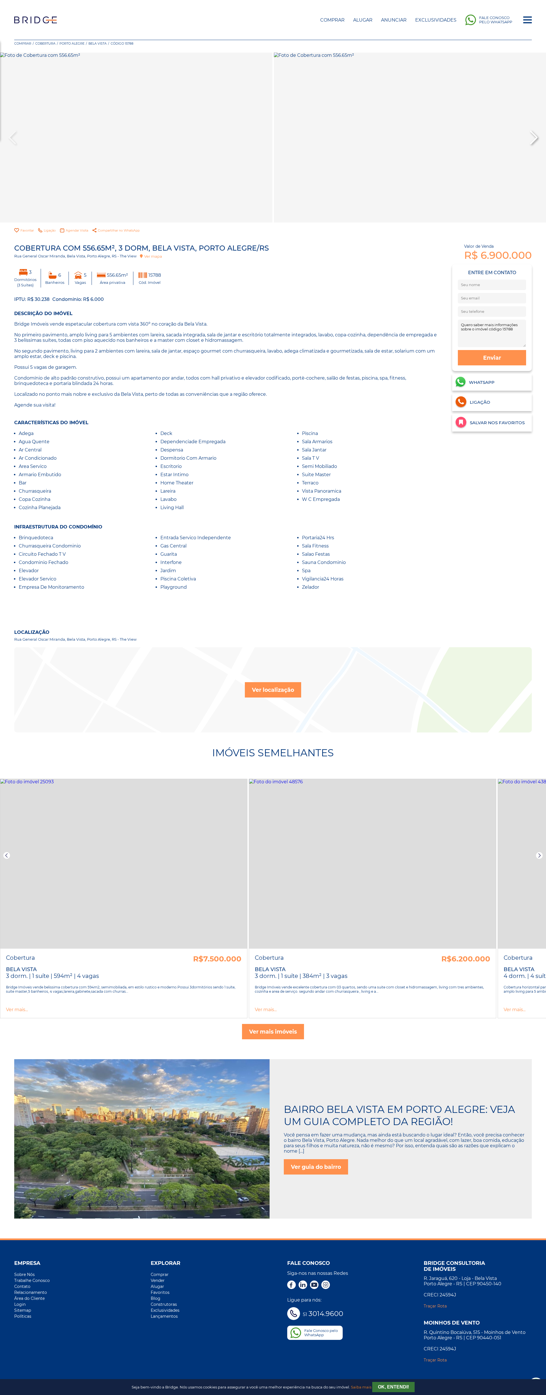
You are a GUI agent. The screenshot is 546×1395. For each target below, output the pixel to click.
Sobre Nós (24, 1274)
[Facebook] (291, 1285)
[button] (533, 137)
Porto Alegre (71, 43)
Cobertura (45, 43)
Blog (155, 1298)
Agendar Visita (77, 230)
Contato (22, 1286)
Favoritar (27, 230)
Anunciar (394, 20)
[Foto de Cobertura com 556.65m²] (136, 137)
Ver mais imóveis (273, 1031)
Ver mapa (153, 256)
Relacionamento (30, 1292)
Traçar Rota (435, 1306)
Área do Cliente (29, 1298)
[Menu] (527, 19)
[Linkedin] (303, 1285)
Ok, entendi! (393, 1386)
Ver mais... (17, 1009)
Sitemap (22, 1310)
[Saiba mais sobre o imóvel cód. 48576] (372, 864)
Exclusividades (435, 20)
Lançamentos (164, 1316)
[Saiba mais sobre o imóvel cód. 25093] (123, 864)
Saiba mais (361, 1387)
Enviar (492, 357)
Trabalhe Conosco (32, 1280)
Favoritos (160, 1292)
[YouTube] (314, 1285)
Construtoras (164, 1304)
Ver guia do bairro (316, 1166)
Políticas (22, 1316)
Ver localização (273, 689)
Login (20, 1304)
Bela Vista (97, 43)
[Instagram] (325, 1285)
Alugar (363, 20)
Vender (158, 1280)
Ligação (50, 230)
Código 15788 (122, 43)
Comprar (332, 20)
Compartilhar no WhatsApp (119, 230)
